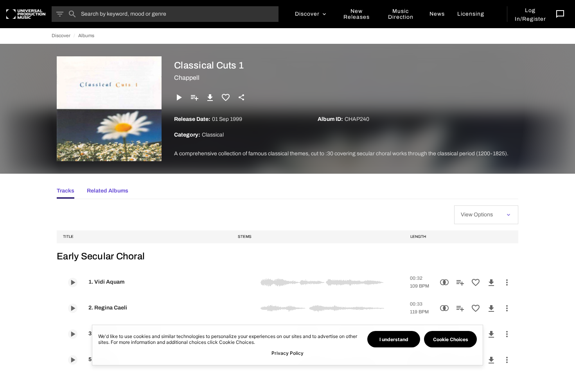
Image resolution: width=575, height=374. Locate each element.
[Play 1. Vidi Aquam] (72, 282)
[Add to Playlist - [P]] (194, 97)
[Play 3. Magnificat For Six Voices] (72, 334)
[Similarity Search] (444, 282)
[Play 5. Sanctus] (72, 360)
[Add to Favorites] (225, 97)
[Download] (210, 97)
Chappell (186, 77)
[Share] (241, 97)
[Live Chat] (560, 14)
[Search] (72, 14)
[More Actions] (507, 282)
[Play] (178, 97)
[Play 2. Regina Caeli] (72, 308)
